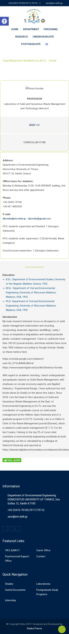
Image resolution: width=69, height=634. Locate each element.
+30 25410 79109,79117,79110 (22, 3)
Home (14, 29)
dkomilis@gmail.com (39, 218)
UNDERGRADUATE (43, 36)
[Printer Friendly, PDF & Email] (12, 460)
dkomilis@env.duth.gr (14, 218)
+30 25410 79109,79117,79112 (26, 510)
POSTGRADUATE (31, 44)
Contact (40, 556)
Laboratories (43, 583)
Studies (9, 583)
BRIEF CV (34, 125)
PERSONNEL (51, 29)
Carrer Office (43, 550)
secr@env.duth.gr (54, 3)
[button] (4, 21)
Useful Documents (15, 589)
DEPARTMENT (31, 29)
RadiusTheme (34, 628)
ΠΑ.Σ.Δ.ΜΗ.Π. (12, 550)
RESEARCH (21, 36)
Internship (10, 600)
